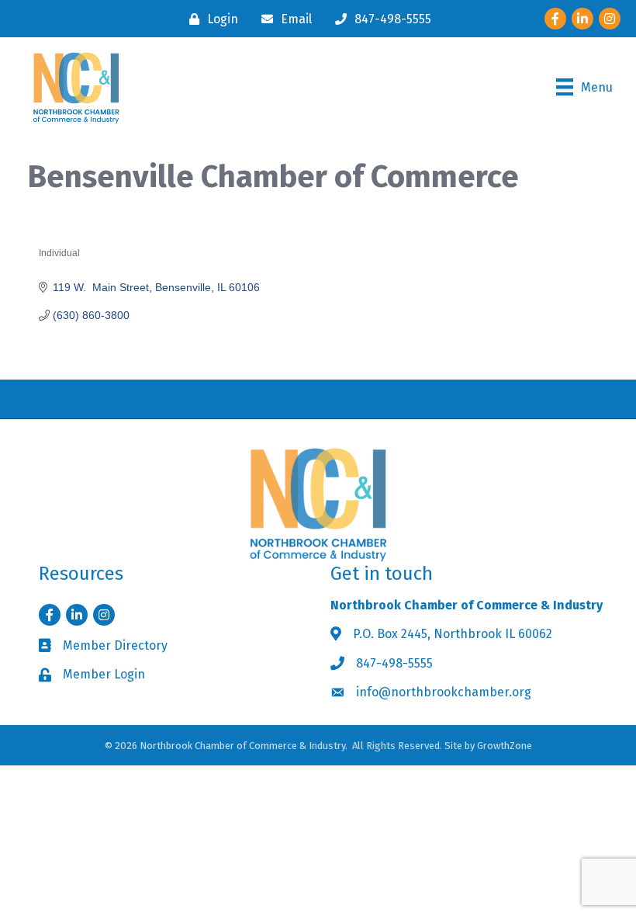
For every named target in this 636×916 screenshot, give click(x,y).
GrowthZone (504, 745)
